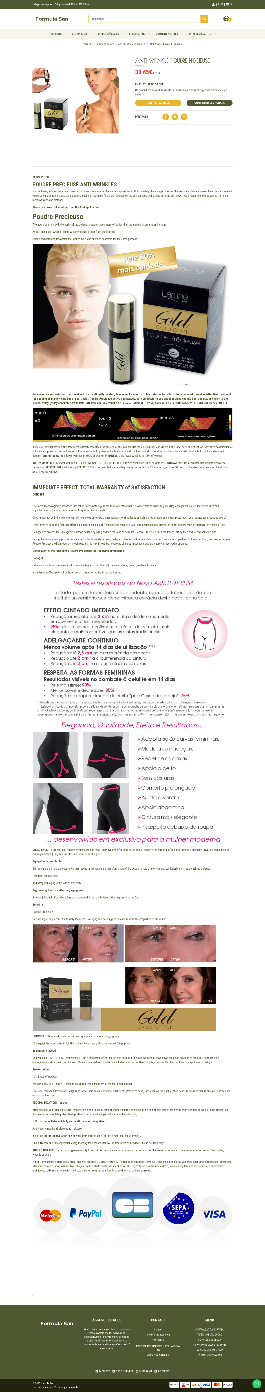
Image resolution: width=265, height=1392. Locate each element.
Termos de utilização (209, 1334)
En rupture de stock (149, 84)
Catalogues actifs (199, 33)
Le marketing (137, 33)
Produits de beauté (104, 43)
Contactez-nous (158, 102)
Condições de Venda (209, 1339)
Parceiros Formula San (209, 1349)
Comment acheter (167, 33)
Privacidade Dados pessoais (209, 1344)
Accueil (87, 43)
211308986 (158, 1340)
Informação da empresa (209, 1329)
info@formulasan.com (158, 1334)
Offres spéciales (108, 33)
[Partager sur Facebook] (165, 117)
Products (56, 33)
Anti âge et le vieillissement (132, 43)
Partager (141, 116)
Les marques (80, 33)
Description (40, 177)
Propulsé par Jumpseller (66, 1387)
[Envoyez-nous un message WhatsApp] (256, 1383)
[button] (213, 4)
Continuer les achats (209, 102)
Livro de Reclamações (209, 1354)
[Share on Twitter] (175, 117)
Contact (158, 1329)
